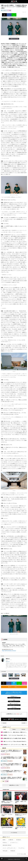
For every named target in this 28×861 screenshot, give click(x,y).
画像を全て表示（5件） (14, 38)
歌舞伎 (4, 839)
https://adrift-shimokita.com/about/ (9, 650)
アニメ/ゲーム (21, 848)
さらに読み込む (14, 832)
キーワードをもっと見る (21, 853)
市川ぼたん (5, 842)
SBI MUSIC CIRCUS (7, 845)
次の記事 (23, 722)
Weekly (14, 729)
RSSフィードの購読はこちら (14, 686)
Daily (5, 729)
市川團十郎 (10, 839)
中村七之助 (5, 850)
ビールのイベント (14, 842)
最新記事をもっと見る (14, 785)
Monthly (23, 729)
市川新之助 (18, 839)
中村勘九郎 (12, 850)
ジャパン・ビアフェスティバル (9, 848)
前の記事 (4, 722)
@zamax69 (8, 661)
